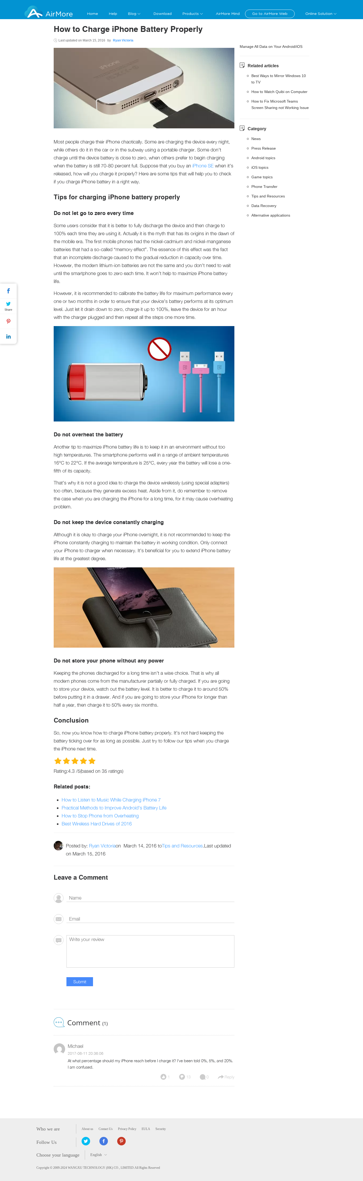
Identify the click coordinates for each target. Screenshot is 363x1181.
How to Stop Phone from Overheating (100, 816)
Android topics (263, 158)
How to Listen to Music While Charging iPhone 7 (111, 800)
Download (162, 14)
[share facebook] (103, 1141)
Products (190, 14)
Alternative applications (270, 215)
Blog (132, 14)
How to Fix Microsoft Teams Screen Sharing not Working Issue (280, 104)
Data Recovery (263, 206)
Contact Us (106, 1129)
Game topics (262, 177)
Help (113, 14)
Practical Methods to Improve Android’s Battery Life (114, 808)
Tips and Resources (182, 846)
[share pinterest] (121, 1141)
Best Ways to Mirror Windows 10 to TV (278, 79)
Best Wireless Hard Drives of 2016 (97, 823)
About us (87, 1129)
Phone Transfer (264, 186)
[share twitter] (86, 1141)
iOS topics (259, 167)
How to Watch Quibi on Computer (279, 92)
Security (160, 1129)
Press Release (263, 148)
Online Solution (318, 14)
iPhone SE (203, 165)
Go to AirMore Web (270, 14)
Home (92, 14)
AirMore (59, 14)
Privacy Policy (127, 1129)
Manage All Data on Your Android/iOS (271, 46)
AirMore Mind (228, 14)
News (256, 139)
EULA (146, 1129)
